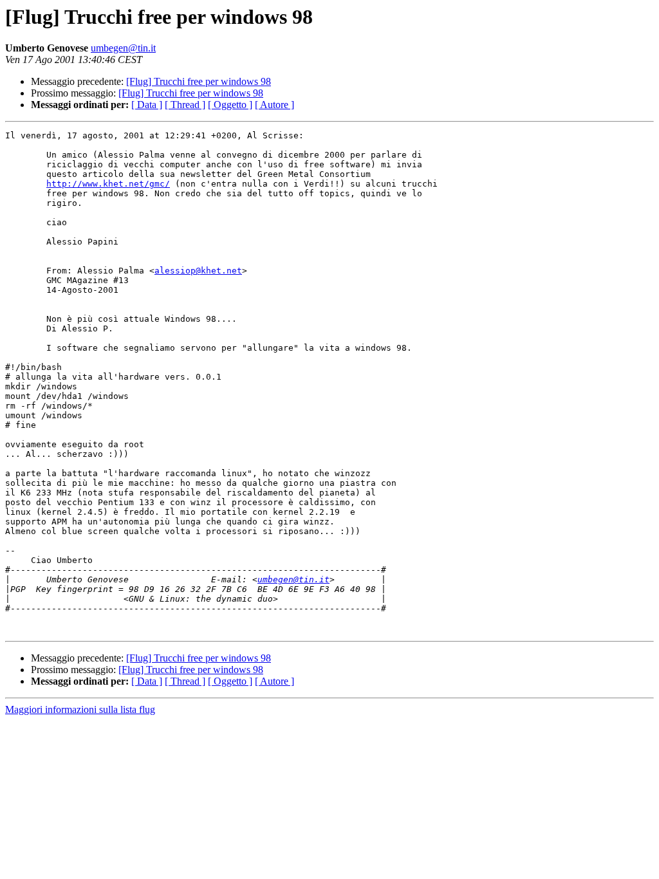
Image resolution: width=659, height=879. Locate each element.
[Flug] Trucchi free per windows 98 (198, 81)
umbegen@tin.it (123, 47)
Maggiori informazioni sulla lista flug (80, 709)
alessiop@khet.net (198, 270)
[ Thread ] (185, 104)
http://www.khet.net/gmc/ (108, 184)
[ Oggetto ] (230, 104)
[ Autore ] (274, 104)
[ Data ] (146, 104)
